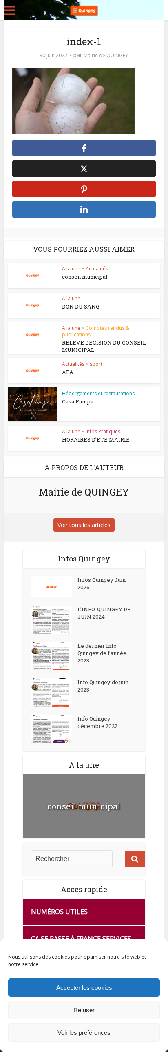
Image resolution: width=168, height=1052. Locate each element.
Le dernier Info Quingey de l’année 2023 (101, 653)
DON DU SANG (80, 306)
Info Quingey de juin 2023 (102, 685)
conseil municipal (84, 276)
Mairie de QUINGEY (106, 55)
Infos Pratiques (103, 431)
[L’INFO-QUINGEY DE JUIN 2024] (54, 620)
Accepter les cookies (84, 987)
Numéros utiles (59, 911)
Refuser (84, 1010)
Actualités (97, 268)
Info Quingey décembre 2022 (97, 722)
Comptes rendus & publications (95, 331)
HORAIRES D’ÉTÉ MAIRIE (96, 439)
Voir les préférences (84, 1032)
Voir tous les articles (84, 525)
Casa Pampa (77, 401)
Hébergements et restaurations (98, 393)
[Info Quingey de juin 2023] (54, 692)
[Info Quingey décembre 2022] (54, 729)
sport (96, 363)
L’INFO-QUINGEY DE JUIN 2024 (104, 613)
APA (67, 372)
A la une (71, 268)
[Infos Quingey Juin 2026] (54, 586)
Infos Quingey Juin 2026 (101, 583)
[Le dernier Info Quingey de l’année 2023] (54, 656)
